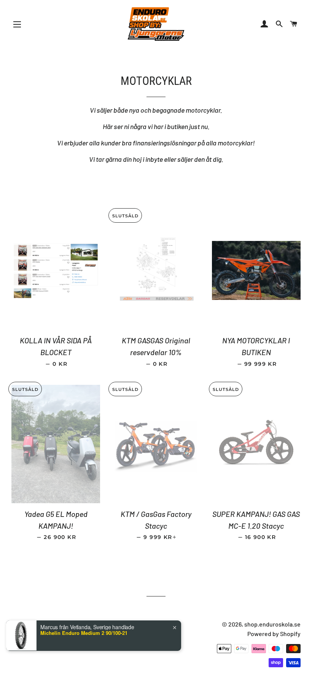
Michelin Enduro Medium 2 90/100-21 (83, 633)
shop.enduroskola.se (272, 624)
